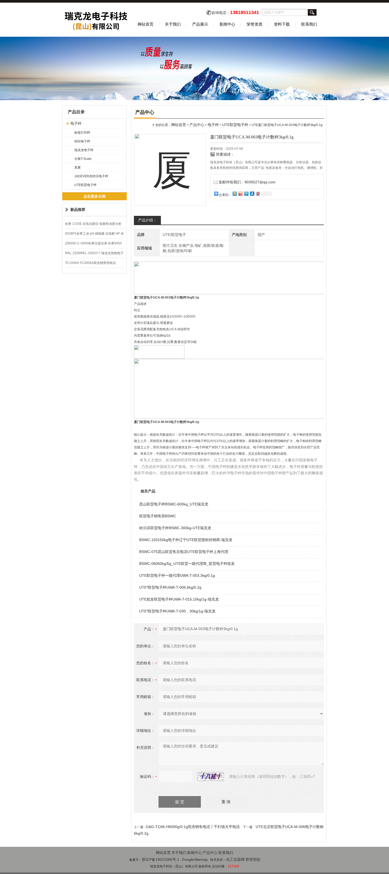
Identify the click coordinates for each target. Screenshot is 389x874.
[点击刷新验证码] (210, 776)
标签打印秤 (82, 132)
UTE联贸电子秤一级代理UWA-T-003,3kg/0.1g (177, 575)
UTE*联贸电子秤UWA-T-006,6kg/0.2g (170, 587)
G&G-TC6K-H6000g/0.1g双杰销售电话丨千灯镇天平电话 (193, 827)
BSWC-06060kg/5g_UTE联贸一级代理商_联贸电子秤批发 (187, 563)
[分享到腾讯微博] (246, 193)
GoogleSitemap (195, 859)
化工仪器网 (235, 859)
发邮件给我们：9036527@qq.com (247, 182)
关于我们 (173, 24)
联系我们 (309, 24)
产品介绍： (147, 220)
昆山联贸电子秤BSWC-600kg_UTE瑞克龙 (173, 504)
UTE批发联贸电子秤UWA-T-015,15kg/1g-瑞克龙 (179, 599)
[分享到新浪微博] (240, 193)
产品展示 (200, 24)
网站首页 (145, 24)
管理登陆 (252, 859)
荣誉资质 (255, 24)
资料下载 (282, 24)
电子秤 (76, 123)
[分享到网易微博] (258, 193)
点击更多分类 (94, 196)
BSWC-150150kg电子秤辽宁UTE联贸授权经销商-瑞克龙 (185, 540)
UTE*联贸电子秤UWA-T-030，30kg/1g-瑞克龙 (177, 611)
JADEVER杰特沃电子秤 (91, 176)
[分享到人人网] (252, 193)
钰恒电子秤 (82, 141)
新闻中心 (227, 24)
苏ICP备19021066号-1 (160, 859)
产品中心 (196, 125)
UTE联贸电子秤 (85, 185)
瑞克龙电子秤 (83, 150)
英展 (77, 167)
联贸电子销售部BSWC (157, 516)
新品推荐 (77, 209)
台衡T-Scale (83, 159)
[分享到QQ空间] (234, 193)
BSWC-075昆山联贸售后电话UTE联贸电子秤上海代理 (183, 552)
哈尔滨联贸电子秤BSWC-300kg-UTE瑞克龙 (175, 528)
